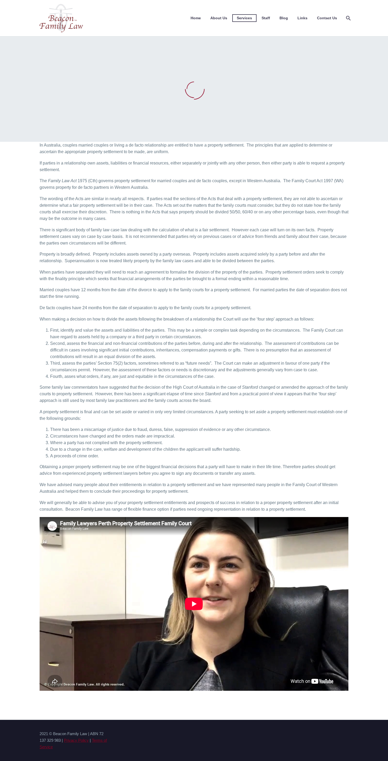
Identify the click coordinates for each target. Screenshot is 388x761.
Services (244, 18)
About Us (218, 18)
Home (196, 18)
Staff (266, 18)
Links (302, 18)
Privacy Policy (76, 740)
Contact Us (327, 18)
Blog (284, 18)
